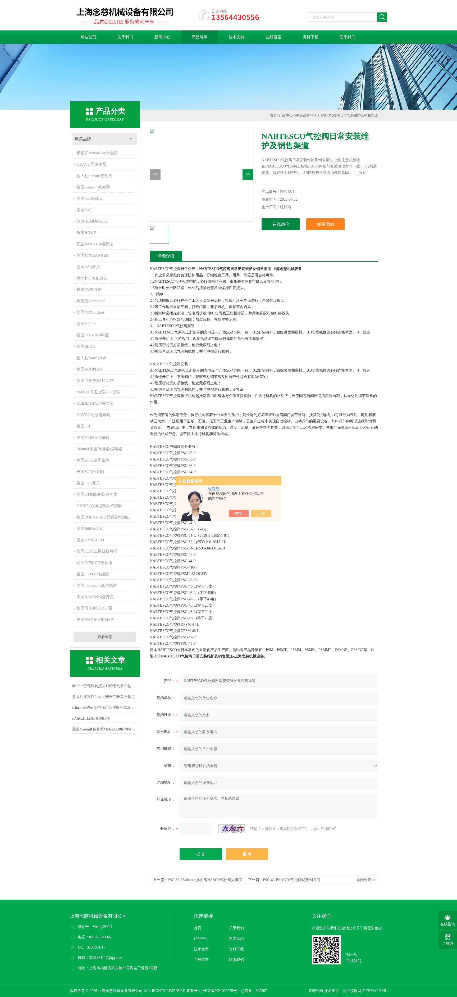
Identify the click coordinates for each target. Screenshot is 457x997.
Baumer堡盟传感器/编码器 (99, 449)
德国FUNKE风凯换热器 (96, 551)
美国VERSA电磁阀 (92, 437)
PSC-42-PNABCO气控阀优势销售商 (291, 880)
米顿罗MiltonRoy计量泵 (97, 153)
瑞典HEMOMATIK (92, 221)
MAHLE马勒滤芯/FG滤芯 (98, 392)
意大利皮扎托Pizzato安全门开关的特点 (103, 697)
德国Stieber (86, 324)
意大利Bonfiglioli (91, 358)
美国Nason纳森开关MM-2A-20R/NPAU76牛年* (105, 729)
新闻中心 (162, 37)
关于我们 (125, 37)
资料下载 (310, 37)
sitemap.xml (374, 991)
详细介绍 (165, 256)
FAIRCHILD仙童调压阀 (91, 718)
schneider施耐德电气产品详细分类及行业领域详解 (105, 708)
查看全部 (105, 637)
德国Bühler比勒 (89, 528)
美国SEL (83, 426)
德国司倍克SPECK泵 (94, 608)
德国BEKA (85, 346)
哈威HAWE (86, 233)
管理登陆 (315, 991)
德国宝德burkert (90, 312)
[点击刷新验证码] (231, 828)
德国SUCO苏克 (89, 198)
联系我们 (347, 37)
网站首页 (88, 37)
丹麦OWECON (89, 289)
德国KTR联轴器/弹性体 (96, 494)
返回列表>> (366, 880)
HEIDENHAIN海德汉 (94, 403)
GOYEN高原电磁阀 (93, 415)
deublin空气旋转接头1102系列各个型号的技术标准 (105, 686)
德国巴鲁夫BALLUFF (95, 380)
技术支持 (236, 37)
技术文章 (201, 949)
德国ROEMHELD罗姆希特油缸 (103, 517)
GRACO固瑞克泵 (91, 164)
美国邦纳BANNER (92, 255)
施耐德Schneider (90, 301)
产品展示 (199, 37)
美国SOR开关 (88, 483)
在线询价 (280, 224)
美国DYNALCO (90, 540)
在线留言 (273, 37)
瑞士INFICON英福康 (94, 563)
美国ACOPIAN (89, 369)
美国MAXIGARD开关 (95, 619)
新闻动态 (236, 939)
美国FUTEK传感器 (92, 574)
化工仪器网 (352, 991)
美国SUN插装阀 (90, 472)
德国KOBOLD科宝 (92, 335)
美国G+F (84, 210)
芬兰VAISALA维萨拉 (94, 244)
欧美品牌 (83, 139)
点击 (130, 139)
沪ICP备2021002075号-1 (220, 991)
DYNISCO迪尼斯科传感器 (99, 506)
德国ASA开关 (88, 267)
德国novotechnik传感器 (96, 585)
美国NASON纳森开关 (95, 597)
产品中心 (286, 115)
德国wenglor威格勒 (93, 187)
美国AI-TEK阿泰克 (92, 460)
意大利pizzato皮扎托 (94, 176)
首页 (273, 115)
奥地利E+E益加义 (91, 278)
